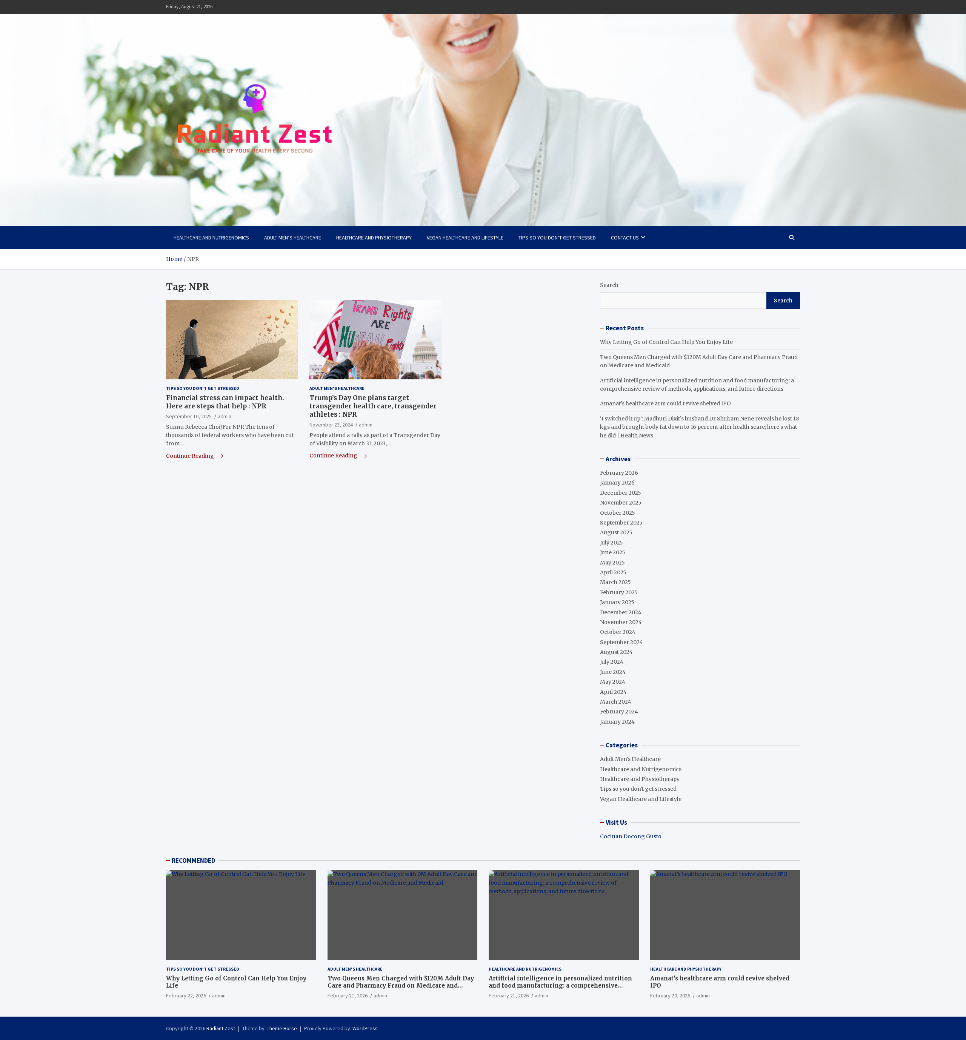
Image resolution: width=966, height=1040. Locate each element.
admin (224, 416)
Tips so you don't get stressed (202, 388)
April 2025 (613, 572)
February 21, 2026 (348, 995)
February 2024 (619, 711)
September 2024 (621, 642)
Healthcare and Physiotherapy (374, 237)
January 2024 (617, 721)
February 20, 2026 (670, 995)
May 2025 (612, 562)
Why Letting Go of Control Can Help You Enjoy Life (666, 342)
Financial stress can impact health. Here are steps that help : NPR (225, 402)
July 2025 (611, 542)
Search (609, 285)
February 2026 (619, 472)
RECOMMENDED (193, 860)
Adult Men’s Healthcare (292, 237)
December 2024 (620, 612)
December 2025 (620, 492)
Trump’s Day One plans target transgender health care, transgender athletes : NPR (373, 406)
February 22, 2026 (186, 995)
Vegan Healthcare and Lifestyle (465, 237)
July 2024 (611, 661)
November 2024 (621, 622)
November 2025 (620, 502)
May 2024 (612, 681)
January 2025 (617, 602)
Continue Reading (190, 456)
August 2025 (616, 532)
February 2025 (619, 592)
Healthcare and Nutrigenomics (211, 237)
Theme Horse (282, 1028)
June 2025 (612, 552)
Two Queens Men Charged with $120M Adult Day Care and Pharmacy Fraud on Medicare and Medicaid (401, 986)
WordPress (365, 1028)
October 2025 (617, 512)
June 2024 (613, 672)
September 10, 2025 (189, 416)
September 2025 (621, 522)
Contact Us (625, 237)
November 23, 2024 (331, 424)
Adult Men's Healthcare (337, 388)
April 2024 (613, 692)
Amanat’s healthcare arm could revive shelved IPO (665, 403)
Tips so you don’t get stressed (557, 237)
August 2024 (616, 652)
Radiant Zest (220, 1028)
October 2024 (617, 632)
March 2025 (615, 582)
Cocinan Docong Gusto (630, 836)
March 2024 (615, 701)
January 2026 (617, 482)
